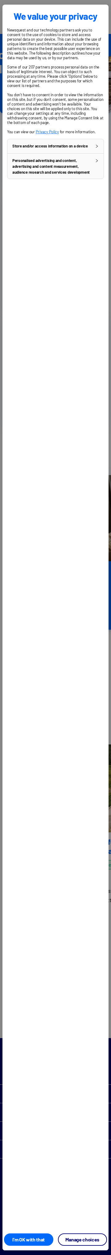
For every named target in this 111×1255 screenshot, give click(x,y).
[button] (55, 146)
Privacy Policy (47, 131)
